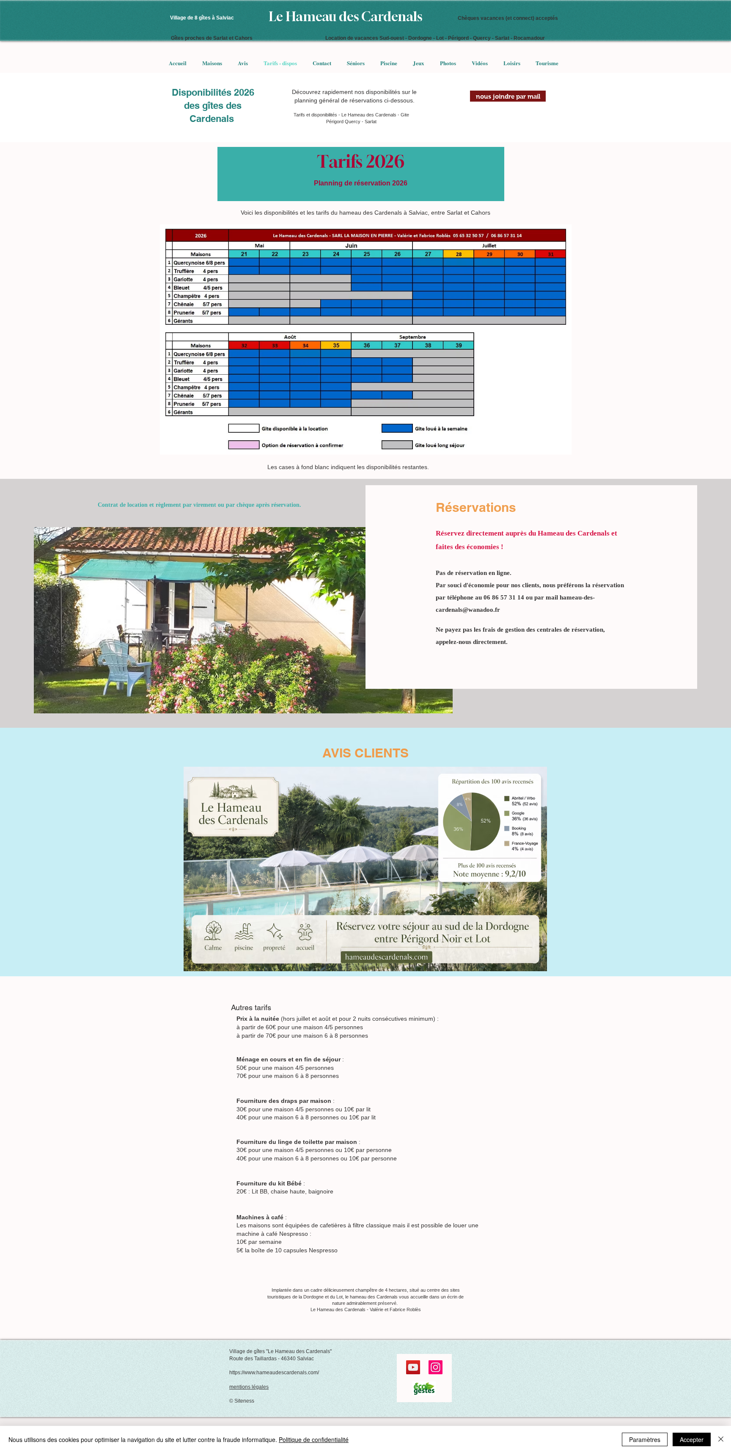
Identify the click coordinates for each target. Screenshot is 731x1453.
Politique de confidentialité (314, 1439)
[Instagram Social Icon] (435, 1367)
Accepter (692, 1439)
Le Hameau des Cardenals (346, 16)
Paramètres (644, 1439)
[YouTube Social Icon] (413, 1367)
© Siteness (241, 1401)
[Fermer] (721, 1439)
